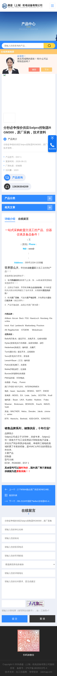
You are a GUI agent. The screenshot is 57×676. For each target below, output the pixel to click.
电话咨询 (52, 149)
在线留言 (23, 218)
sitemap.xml (46, 672)
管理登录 (33, 672)
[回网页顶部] (52, 138)
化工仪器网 (21, 672)
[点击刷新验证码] (35, 604)
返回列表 (13, 495)
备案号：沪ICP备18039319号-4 (32, 668)
